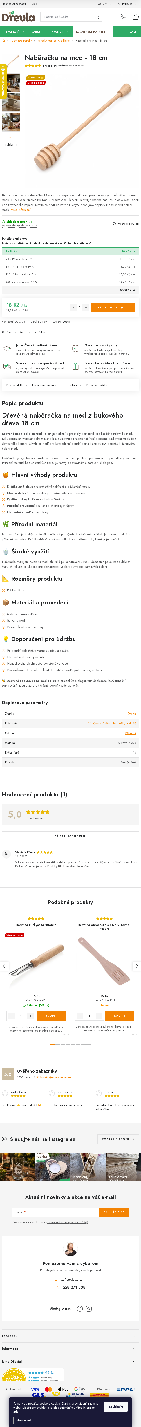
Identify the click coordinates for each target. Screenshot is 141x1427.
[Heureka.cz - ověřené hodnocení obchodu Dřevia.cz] (33, 1380)
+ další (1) (11, 145)
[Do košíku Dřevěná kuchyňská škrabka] (51, 1016)
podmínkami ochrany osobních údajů (67, 1222)
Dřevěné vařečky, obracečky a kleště (111, 723)
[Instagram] (89, 1309)
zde (15, 1412)
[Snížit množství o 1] (73, 307)
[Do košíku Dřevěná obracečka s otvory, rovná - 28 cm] (119, 1016)
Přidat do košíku (113, 307)
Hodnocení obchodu (14, 4)
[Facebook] (80, 1309)
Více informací (21, 210)
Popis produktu (15, 385)
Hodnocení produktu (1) (46, 385)
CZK (105, 4)
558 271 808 (124, 17)
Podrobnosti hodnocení (71, 65)
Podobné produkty (97, 385)
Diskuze (73, 385)
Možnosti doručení (128, 224)
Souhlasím (116, 1407)
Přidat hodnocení (70, 836)
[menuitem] (15, 31)
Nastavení (24, 1420)
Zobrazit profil (116, 1139)
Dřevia (66, 321)
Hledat (97, 17)
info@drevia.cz (74, 1280)
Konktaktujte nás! (79, 243)
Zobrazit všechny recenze (54, 1077)
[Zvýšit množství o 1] (85, 307)
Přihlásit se (114, 1212)
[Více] (130, 31)
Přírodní (130, 733)
